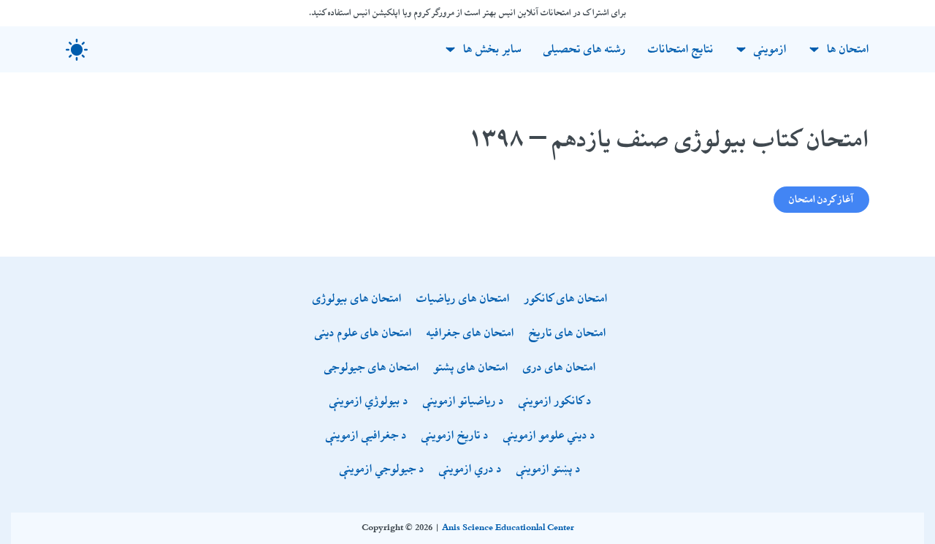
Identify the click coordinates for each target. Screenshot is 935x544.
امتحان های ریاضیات (463, 299)
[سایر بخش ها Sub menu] (450, 49)
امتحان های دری (559, 368)
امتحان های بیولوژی (357, 299)
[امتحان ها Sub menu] (814, 49)
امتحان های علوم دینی (363, 334)
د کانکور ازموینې (555, 402)
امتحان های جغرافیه (470, 334)
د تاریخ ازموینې (455, 436)
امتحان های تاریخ (567, 334)
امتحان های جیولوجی (371, 368)
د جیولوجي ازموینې (382, 470)
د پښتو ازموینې (548, 470)
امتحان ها (848, 49)
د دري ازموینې (470, 470)
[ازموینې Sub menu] (741, 49)
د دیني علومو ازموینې (549, 436)
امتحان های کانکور (566, 299)
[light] (77, 50)
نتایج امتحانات (681, 49)
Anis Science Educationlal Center (508, 527)
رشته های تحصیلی (584, 49)
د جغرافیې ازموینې (366, 436)
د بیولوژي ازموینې (368, 402)
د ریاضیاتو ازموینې (463, 402)
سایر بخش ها (492, 49)
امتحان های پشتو (471, 368)
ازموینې (770, 49)
